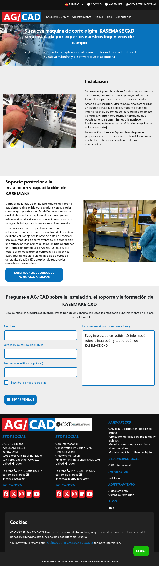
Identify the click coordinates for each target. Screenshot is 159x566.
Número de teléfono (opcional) (23, 363)
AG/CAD (96, 4)
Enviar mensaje (22, 399)
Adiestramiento (81, 16)
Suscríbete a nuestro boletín (28, 382)
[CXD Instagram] (74, 494)
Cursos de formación (121, 494)
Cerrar (141, 551)
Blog (109, 16)
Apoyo (99, 16)
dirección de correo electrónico (23, 344)
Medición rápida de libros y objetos (130, 452)
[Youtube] (36, 494)
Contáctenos (123, 16)
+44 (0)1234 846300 (82, 470)
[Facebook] (6, 494)
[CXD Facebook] (59, 494)
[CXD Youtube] (89, 494)
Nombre (9, 326)
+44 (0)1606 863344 (29, 470)
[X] (13, 494)
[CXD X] (66, 494)
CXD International (143, 4)
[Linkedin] (29, 494)
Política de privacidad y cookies (70, 542)
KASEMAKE (115, 4)
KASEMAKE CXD (56, 16)
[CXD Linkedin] (82, 494)
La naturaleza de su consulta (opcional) (106, 326)
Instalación (115, 478)
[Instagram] (21, 494)
